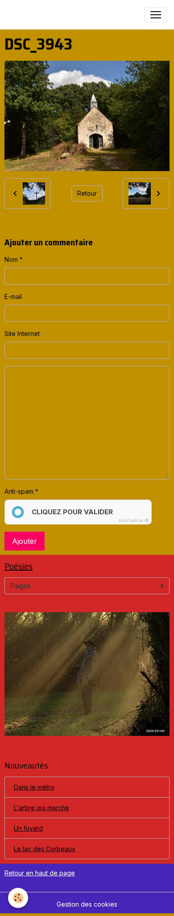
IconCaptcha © (134, 520)
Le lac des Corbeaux (44, 849)
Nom (11, 259)
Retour (87, 193)
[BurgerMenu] (156, 14)
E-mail (13, 296)
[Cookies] (18, 898)
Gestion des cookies (87, 904)
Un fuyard (28, 828)
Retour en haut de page (39, 873)
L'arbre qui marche (41, 807)
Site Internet (22, 333)
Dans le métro (34, 787)
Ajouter (24, 541)
